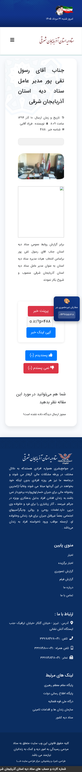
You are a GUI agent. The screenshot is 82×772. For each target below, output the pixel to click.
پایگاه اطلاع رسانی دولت (58, 693)
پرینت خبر (41, 311)
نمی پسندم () (39, 368)
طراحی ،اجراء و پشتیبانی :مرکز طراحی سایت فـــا (41, 761)
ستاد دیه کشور (64, 717)
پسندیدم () (39, 355)
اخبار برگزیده (65, 563)
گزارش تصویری (63, 571)
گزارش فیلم (66, 579)
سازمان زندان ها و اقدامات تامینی (53, 709)
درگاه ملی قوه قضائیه (60, 701)
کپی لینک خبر (41, 332)
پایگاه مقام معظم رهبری (58, 685)
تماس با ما (66, 595)
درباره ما (68, 587)
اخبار (70, 555)
